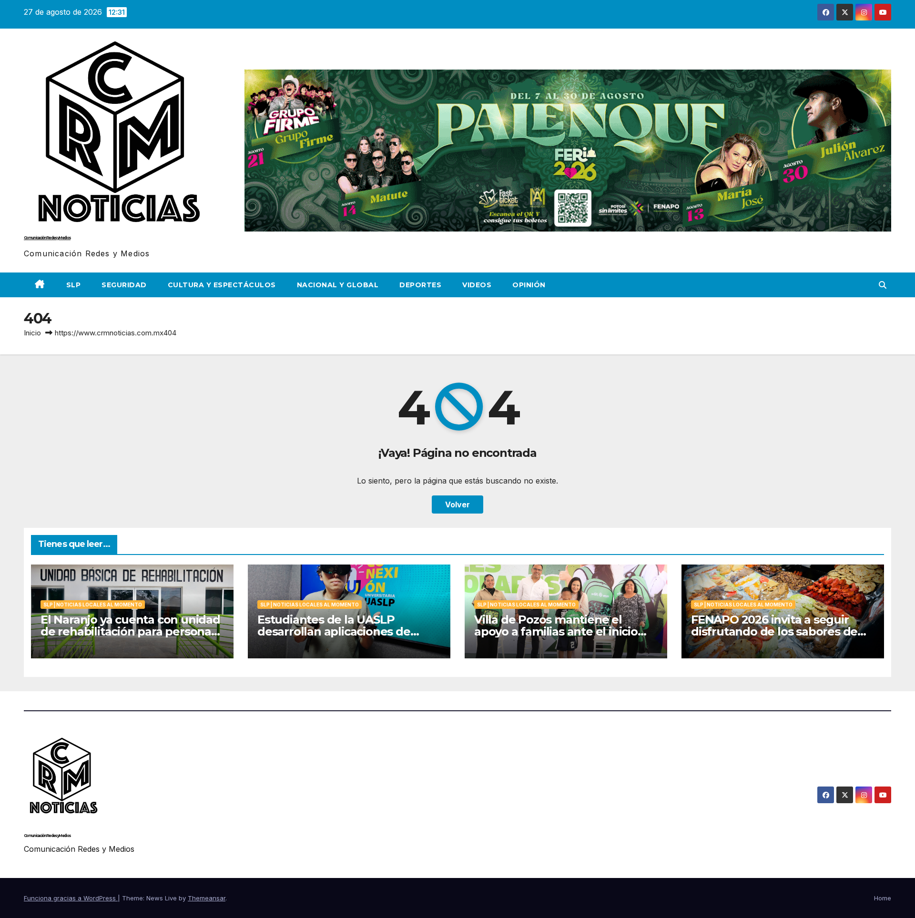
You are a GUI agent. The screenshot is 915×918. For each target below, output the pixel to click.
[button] (882, 285)
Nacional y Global (338, 285)
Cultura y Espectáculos (222, 285)
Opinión (529, 285)
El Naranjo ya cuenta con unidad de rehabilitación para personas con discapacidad (130, 631)
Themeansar (206, 898)
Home (882, 898)
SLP (73, 285)
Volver (457, 504)
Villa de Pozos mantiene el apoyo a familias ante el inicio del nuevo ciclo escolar (556, 631)
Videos (476, 285)
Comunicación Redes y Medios (47, 237)
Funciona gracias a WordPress (71, 898)
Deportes (420, 285)
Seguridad (124, 285)
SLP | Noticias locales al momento (92, 604)
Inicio (32, 332)
